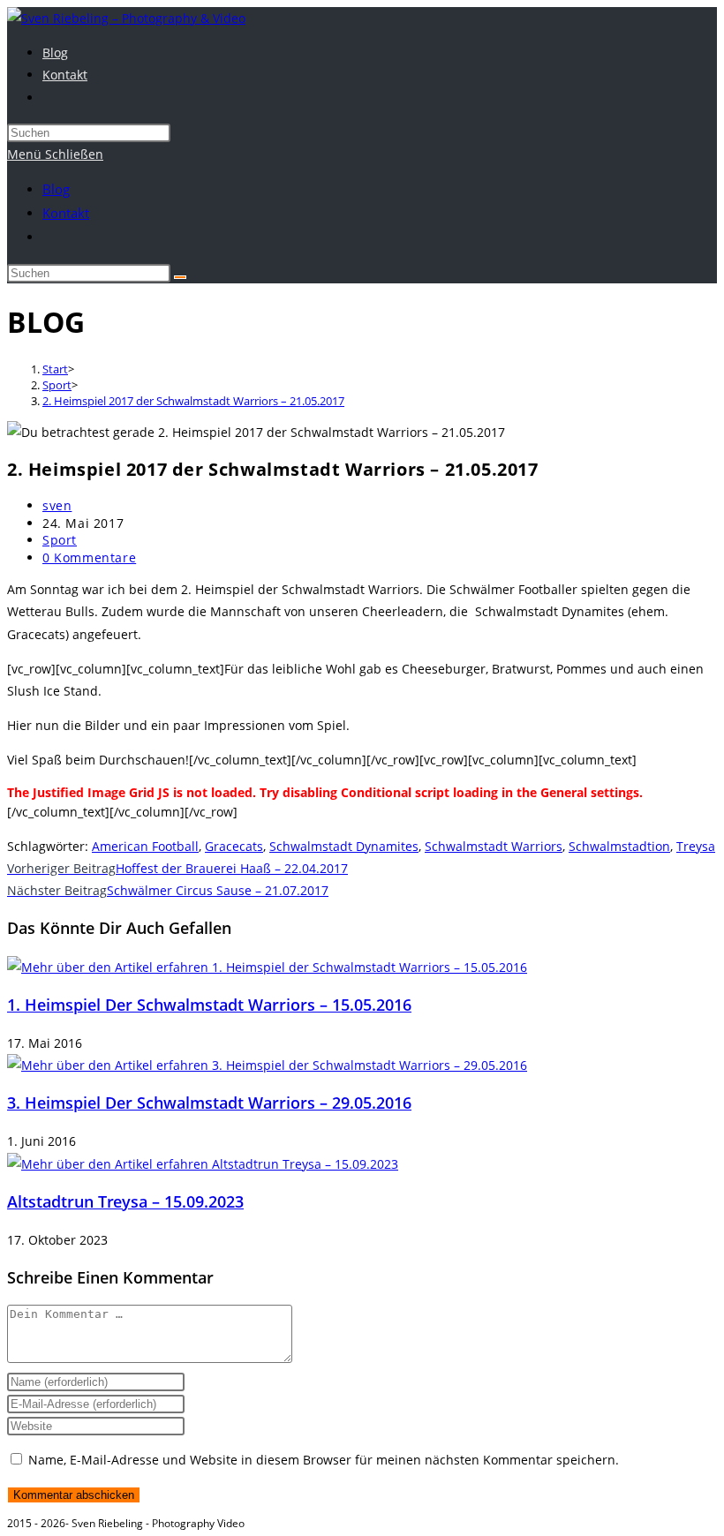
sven (57, 505)
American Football (145, 846)
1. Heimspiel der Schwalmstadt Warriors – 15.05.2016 (209, 1004)
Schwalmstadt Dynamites (344, 846)
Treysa (695, 846)
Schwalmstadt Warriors (493, 846)
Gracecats (234, 846)
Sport (59, 539)
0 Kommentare (89, 557)
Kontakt (65, 213)
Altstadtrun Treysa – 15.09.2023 (125, 1201)
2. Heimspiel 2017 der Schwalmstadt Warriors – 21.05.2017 (193, 401)
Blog (56, 189)
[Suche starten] (180, 277)
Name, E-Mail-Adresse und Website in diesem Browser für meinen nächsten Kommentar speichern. (323, 1459)
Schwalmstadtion (619, 846)
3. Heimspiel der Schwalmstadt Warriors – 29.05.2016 (209, 1102)
